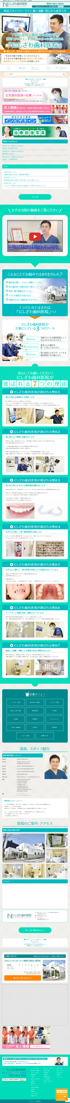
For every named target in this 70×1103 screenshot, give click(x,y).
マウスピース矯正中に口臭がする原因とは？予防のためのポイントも (25, 184)
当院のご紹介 (21, 68)
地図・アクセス (60, 1070)
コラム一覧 (35, 197)
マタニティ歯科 (34, 1093)
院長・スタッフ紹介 (48, 1068)
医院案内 (46, 1074)
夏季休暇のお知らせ (13, 152)
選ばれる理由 (46, 1070)
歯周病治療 (33, 1074)
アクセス (48, 68)
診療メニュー (35, 68)
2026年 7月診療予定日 (13, 158)
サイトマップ (59, 1076)
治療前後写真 (46, 1076)
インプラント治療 (34, 1068)
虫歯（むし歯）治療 (35, 1078)
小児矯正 (33, 1076)
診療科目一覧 (34, 1095)
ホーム (9, 68)
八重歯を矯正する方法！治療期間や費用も (17, 173)
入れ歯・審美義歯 (34, 1087)
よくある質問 (46, 1078)
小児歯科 (33, 1081)
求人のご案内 (59, 1068)
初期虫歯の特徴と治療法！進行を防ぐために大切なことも (21, 179)
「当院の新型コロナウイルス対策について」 (35, 944)
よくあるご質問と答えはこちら (35, 930)
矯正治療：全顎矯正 (35, 1070)
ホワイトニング (34, 1085)
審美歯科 (33, 1083)
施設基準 (58, 1074)
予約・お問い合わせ (61, 68)
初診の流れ (46, 1072)
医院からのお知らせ (48, 1081)
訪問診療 (33, 1091)
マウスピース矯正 (34, 1072)
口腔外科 (33, 1089)
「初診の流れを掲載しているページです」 (34, 83)
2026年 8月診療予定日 (13, 147)
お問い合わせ (59, 1072)
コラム (45, 1083)
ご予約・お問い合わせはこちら (23, 978)
